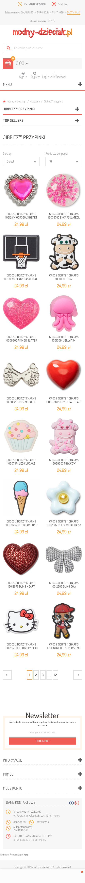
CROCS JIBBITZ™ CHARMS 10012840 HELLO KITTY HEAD (21, 646)
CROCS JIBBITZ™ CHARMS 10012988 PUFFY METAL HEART (64, 400)
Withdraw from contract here (14, 854)
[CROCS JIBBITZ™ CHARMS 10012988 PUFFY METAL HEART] (63, 375)
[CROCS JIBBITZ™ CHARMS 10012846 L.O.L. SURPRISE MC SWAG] (63, 621)
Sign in (23, 77)
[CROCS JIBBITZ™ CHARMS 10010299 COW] (63, 252)
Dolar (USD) (28, 12)
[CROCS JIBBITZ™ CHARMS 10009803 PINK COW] (63, 436)
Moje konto (12, 788)
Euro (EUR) (43, 12)
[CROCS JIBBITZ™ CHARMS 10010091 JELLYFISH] (63, 313)
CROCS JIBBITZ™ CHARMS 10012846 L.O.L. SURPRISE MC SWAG (63, 648)
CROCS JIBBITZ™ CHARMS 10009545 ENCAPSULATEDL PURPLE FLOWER (64, 217)
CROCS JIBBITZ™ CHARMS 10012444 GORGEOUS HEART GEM (21, 217)
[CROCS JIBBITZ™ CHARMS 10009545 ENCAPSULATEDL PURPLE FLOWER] (63, 190)
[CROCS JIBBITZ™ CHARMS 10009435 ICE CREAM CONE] (21, 498)
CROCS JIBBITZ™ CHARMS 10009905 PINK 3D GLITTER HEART (21, 340)
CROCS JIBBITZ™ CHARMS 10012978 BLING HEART (21, 584)
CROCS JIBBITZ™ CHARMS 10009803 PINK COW (63, 461)
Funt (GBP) (58, 12)
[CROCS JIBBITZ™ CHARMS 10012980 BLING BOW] (63, 559)
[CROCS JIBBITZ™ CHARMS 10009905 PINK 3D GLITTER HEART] (21, 313)
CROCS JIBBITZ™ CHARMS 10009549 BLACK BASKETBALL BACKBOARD (21, 279)
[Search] (8, 48)
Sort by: (7, 153)
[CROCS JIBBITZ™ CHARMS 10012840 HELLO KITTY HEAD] (21, 621)
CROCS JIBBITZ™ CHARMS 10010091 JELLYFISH (63, 338)
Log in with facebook (54, 75)
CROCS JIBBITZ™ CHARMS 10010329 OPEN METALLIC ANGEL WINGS (21, 402)
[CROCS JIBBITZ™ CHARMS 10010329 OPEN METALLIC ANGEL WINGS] (21, 375)
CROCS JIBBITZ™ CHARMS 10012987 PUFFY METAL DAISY (64, 523)
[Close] (82, 871)
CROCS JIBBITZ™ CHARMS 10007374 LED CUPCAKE (21, 461)
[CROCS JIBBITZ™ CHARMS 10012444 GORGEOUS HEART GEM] (21, 190)
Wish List (63, 4)
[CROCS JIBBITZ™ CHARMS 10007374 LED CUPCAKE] (21, 436)
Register (35, 77)
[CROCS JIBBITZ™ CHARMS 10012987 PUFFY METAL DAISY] (63, 498)
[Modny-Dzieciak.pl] (42, 33)
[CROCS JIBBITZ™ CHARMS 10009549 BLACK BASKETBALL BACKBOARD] (21, 252)
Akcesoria (35, 101)
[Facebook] (71, 803)
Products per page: (56, 153)
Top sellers (13, 120)
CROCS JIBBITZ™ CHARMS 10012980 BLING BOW (63, 584)
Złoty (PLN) (73, 12)
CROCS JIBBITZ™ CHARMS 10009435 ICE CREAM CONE (21, 523)
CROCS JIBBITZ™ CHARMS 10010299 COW (63, 277)
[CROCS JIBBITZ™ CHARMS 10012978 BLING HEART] (21, 559)
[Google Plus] (77, 803)
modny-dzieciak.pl (16, 101)
